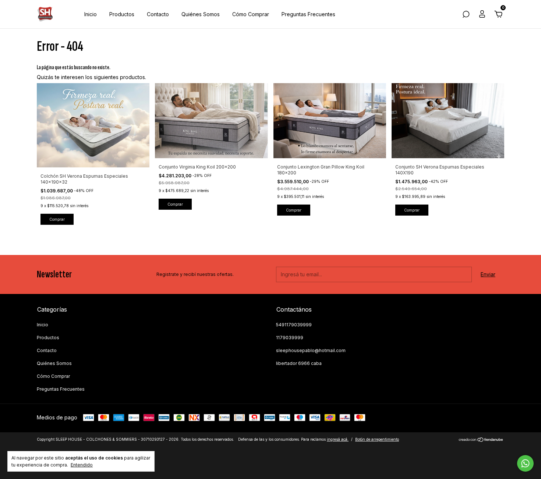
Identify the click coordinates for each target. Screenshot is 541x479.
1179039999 (289, 337)
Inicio (90, 14)
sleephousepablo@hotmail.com (311, 350)
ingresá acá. (338, 439)
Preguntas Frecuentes (308, 14)
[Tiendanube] (481, 440)
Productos (121, 14)
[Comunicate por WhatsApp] (525, 463)
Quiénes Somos (200, 14)
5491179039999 (294, 324)
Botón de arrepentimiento (377, 439)
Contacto (158, 14)
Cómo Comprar (250, 14)
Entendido (82, 465)
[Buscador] (466, 15)
